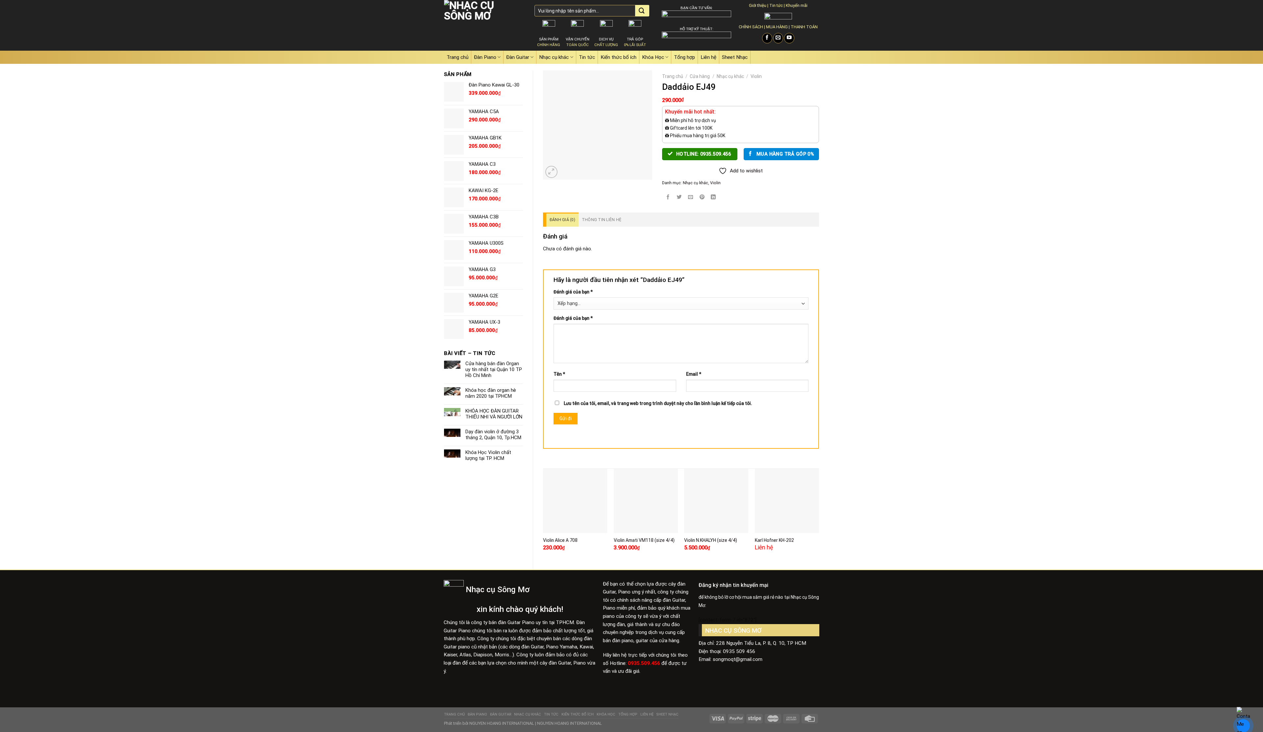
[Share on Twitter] (679, 197)
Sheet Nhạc (735, 57)
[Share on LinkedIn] (713, 197)
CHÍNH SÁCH (751, 26)
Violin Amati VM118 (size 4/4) (644, 540)
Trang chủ (457, 57)
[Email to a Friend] (690, 197)
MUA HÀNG (777, 26)
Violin (756, 76)
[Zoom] (551, 172)
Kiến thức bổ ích (618, 57)
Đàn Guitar (517, 57)
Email (693, 374)
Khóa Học (653, 57)
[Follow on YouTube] (789, 38)
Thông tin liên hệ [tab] (601, 219)
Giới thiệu (757, 5)
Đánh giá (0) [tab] (562, 219)
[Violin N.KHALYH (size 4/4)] (716, 501)
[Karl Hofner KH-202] (787, 501)
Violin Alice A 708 (560, 540)
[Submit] (641, 11)
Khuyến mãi (796, 5)
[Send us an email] (778, 38)
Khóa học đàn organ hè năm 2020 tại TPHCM (490, 393)
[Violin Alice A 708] (575, 501)
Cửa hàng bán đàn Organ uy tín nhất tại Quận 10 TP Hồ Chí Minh (493, 369)
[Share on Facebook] (668, 197)
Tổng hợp (684, 57)
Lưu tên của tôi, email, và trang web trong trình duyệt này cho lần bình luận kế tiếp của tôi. (658, 403)
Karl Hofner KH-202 (774, 540)
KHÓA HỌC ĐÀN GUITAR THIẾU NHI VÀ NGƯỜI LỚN (493, 414)
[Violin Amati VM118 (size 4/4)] (646, 501)
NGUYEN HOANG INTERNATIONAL (501, 723)
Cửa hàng (700, 76)
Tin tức (776, 5)
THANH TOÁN (804, 26)
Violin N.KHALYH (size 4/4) (710, 540)
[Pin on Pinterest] (702, 197)
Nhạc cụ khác (554, 57)
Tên (559, 374)
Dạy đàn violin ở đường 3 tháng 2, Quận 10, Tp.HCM (493, 435)
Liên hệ (708, 57)
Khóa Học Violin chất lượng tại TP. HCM (488, 455)
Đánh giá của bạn (573, 291)
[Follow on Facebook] (767, 38)
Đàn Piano (485, 57)
